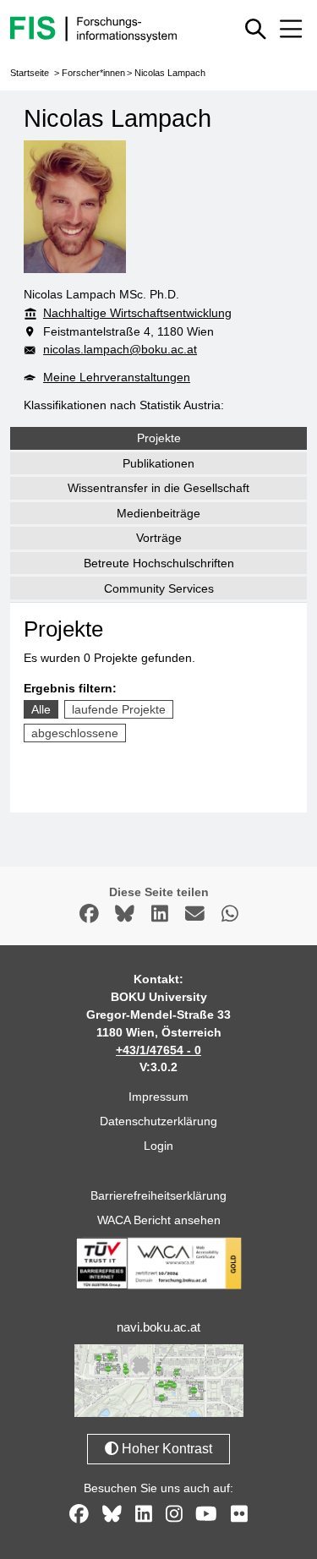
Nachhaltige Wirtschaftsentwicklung (137, 313)
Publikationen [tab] (158, 463)
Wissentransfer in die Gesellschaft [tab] (158, 488)
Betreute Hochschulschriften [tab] (159, 563)
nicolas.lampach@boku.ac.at (120, 349)
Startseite (29, 73)
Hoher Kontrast (165, 1448)
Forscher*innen (93, 73)
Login (158, 1145)
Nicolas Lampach (169, 73)
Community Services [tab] (159, 588)
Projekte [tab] (159, 438)
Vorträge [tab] (159, 537)
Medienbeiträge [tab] (158, 513)
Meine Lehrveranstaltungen (116, 377)
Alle (41, 709)
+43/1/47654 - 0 (158, 1050)
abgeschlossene (74, 733)
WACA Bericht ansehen (159, 1220)
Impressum (158, 1096)
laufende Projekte (119, 709)
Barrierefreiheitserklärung (158, 1195)
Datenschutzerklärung (158, 1121)
